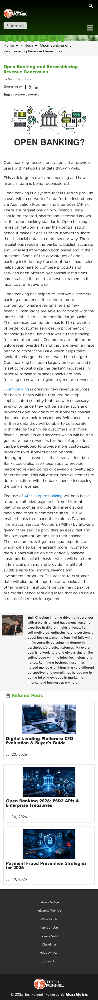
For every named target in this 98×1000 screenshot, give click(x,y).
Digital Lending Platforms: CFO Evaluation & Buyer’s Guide (39, 741)
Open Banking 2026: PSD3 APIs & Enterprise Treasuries (42, 803)
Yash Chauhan (38, 617)
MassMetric (77, 995)
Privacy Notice (49, 902)
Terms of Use (49, 927)
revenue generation (27, 94)
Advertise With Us (49, 910)
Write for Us (49, 919)
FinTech (27, 45)
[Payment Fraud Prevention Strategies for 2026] (49, 844)
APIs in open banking (43, 496)
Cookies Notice (49, 936)
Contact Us (49, 961)
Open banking (16, 389)
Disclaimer (49, 944)
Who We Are (49, 953)
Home (9, 45)
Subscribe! (15, 25)
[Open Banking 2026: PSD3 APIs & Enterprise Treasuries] (49, 782)
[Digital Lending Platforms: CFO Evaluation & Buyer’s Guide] (49, 719)
